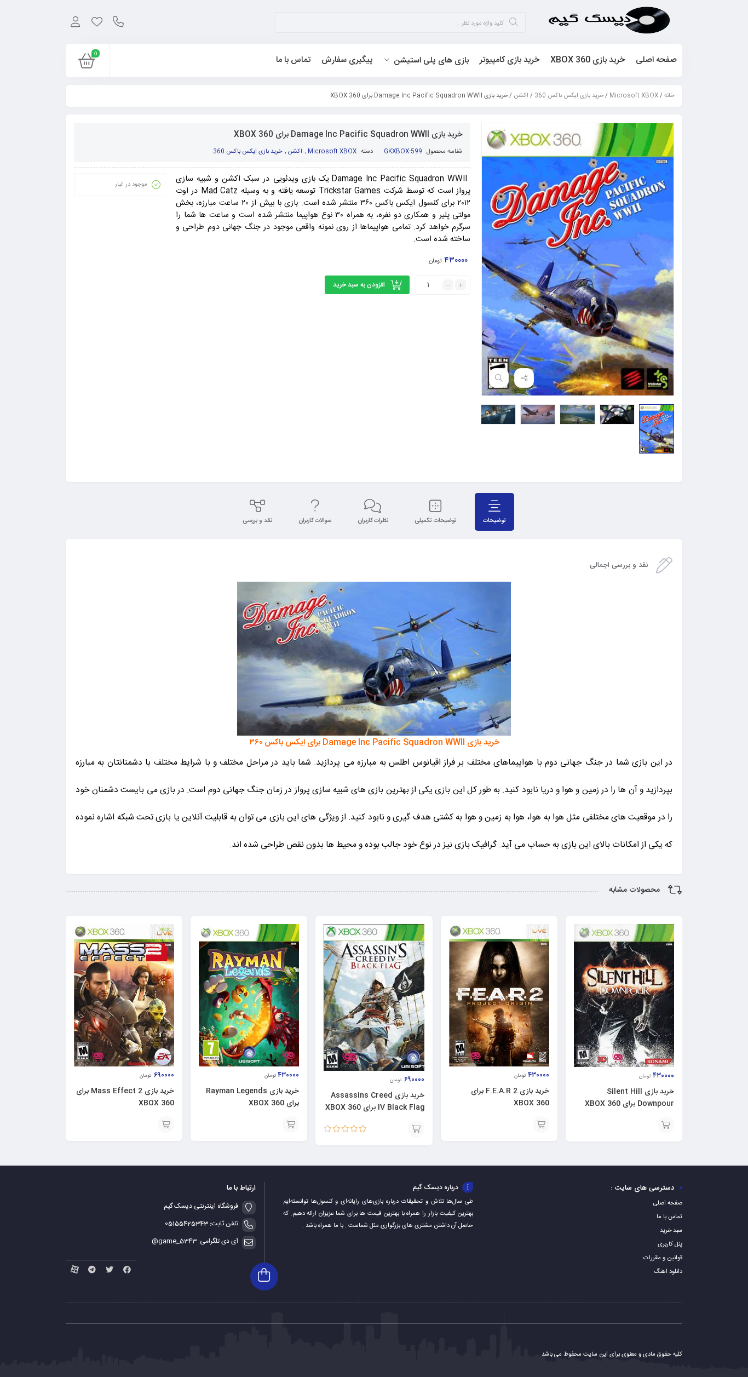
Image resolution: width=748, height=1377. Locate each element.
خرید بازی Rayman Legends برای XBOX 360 (252, 1097)
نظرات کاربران (373, 521)
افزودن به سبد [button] (666, 1125)
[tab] (494, 512)
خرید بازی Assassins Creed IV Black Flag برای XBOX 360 (374, 1101)
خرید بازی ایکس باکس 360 (568, 96)
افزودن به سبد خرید (359, 284)
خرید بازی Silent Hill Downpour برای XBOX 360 (629, 1098)
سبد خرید (671, 1231)
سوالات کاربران (314, 521)
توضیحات (494, 521)
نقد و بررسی (257, 521)
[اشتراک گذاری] (524, 378)
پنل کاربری (670, 1244)
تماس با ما (669, 1217)
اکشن (521, 96)
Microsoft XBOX (633, 96)
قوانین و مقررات (662, 1258)
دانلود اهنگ (668, 1272)
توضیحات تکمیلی (436, 521)
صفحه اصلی (667, 1203)
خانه (669, 96)
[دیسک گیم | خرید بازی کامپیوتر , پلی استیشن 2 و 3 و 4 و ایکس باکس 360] (609, 22)
